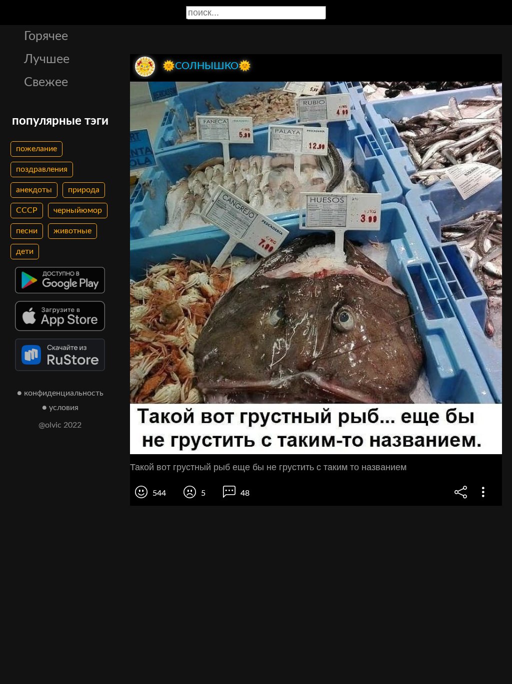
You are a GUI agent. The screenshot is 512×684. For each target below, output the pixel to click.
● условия (60, 408)
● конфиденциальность (60, 393)
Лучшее (47, 59)
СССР (27, 210)
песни (27, 231)
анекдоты (34, 190)
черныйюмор (78, 210)
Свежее (46, 82)
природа (84, 190)
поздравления (42, 169)
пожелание (36, 149)
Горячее (46, 36)
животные (73, 231)
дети (25, 251)
